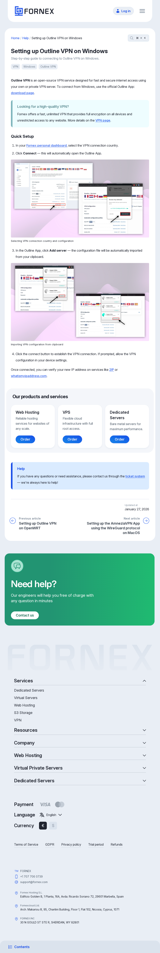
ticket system (135, 476)
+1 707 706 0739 (31, 876)
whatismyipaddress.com (29, 376)
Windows (29, 66)
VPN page (102, 120)
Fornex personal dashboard (46, 145)
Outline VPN (48, 66)
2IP (111, 370)
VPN (15, 66)
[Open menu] (142, 11)
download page (22, 93)
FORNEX (25, 871)
